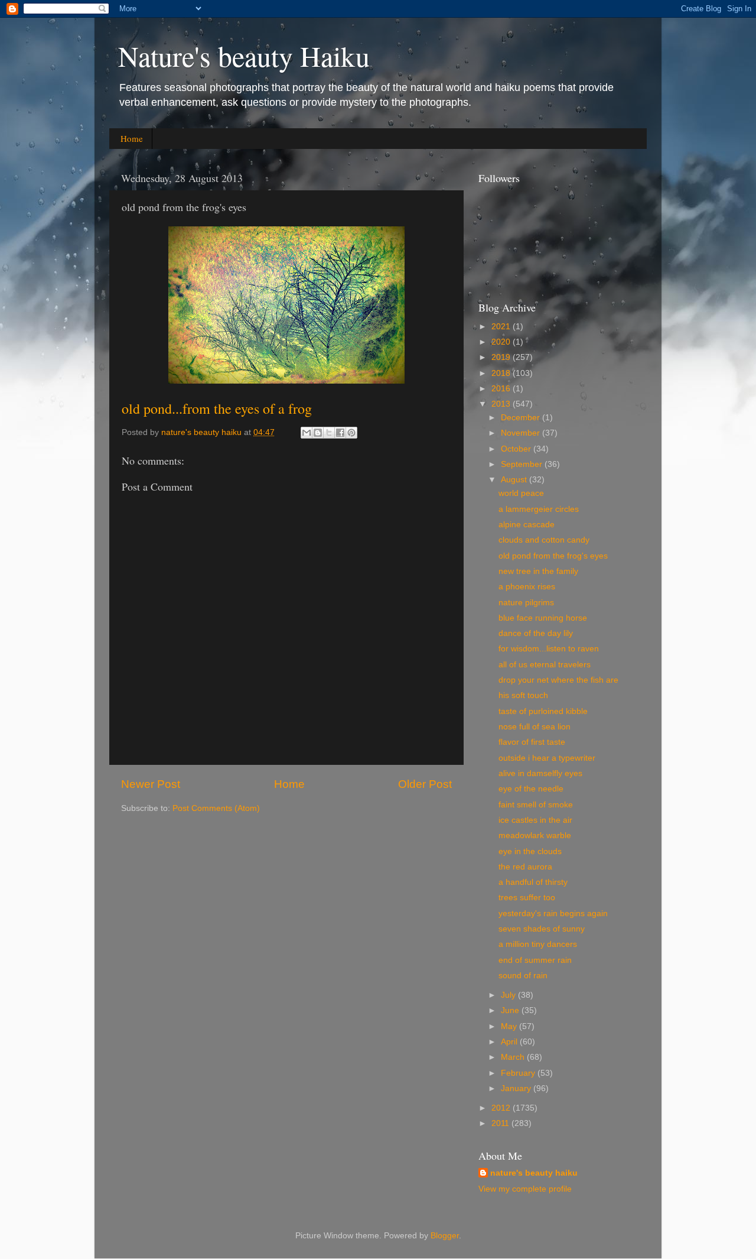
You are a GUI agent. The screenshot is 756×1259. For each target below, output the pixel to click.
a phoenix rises (526, 586)
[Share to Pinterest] (351, 433)
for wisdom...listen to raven (548, 648)
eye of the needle (530, 788)
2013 (502, 404)
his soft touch (523, 695)
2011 (501, 1123)
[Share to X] (329, 433)
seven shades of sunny (541, 928)
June (511, 1010)
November (521, 433)
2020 (502, 342)
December (521, 417)
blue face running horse (542, 618)
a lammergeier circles (538, 509)
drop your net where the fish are (558, 680)
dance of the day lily (535, 633)
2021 (502, 326)
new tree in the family (538, 571)
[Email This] (306, 433)
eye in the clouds (530, 851)
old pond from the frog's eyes (553, 555)
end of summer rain (535, 960)
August (515, 479)
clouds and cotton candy (543, 540)
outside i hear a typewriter (546, 758)
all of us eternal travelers (544, 664)
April (510, 1041)
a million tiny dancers (537, 944)
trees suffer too (526, 897)
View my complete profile (525, 1189)
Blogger (445, 1235)
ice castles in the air (535, 820)
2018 (502, 373)
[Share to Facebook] (340, 433)
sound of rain (523, 975)
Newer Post (150, 784)
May (510, 1026)
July (509, 995)
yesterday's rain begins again (553, 913)
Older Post (425, 784)
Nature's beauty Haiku (244, 55)
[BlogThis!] (318, 433)
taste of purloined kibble (543, 711)
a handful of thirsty (533, 882)
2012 (502, 1108)
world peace (521, 493)
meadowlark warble (534, 835)
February (519, 1073)
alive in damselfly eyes (540, 773)
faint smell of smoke (535, 804)
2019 (502, 357)
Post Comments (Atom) (216, 808)
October (517, 448)
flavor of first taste (531, 742)
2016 (502, 388)
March (514, 1057)
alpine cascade (526, 524)
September (523, 464)
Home (131, 138)
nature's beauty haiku (202, 432)
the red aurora (525, 866)
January (517, 1088)
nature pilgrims (526, 602)
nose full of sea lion (534, 726)
